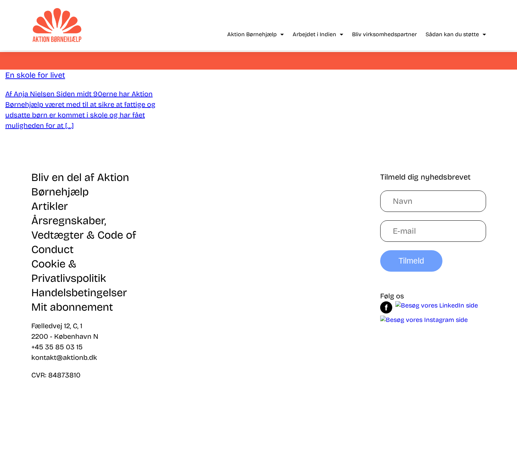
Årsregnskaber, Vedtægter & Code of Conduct (83, 235)
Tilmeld (411, 260)
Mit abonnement (72, 306)
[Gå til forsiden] (57, 25)
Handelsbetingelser (79, 292)
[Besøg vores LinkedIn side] (436, 308)
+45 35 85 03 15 (57, 347)
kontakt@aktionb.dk (64, 357)
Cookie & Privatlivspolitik (68, 271)
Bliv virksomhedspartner (384, 34)
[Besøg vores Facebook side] (386, 308)
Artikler (49, 206)
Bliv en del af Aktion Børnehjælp (80, 184)
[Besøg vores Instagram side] (424, 320)
